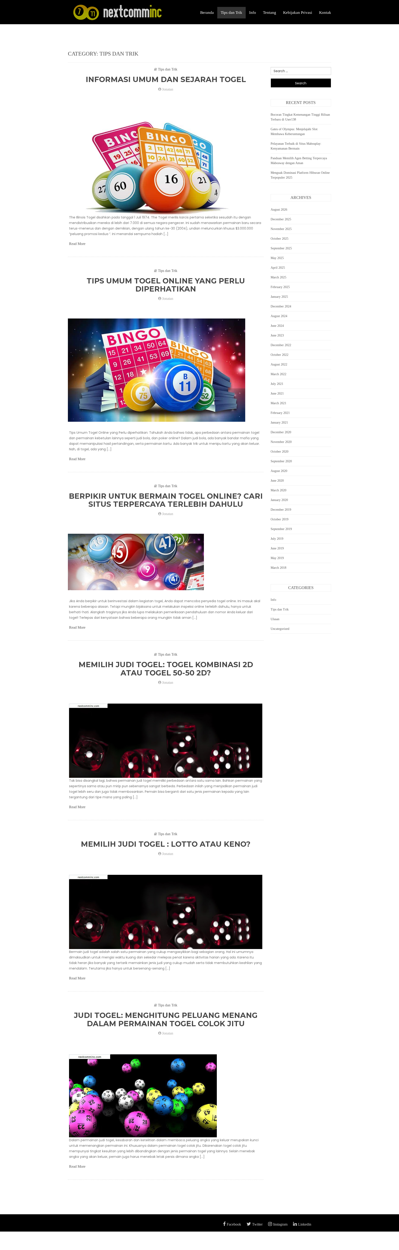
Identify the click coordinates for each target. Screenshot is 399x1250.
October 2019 (279, 519)
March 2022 (278, 374)
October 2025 (279, 238)
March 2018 (278, 567)
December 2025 (281, 219)
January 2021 (279, 422)
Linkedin (304, 1224)
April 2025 (278, 267)
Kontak (325, 12)
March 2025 (278, 277)
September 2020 (281, 461)
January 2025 (279, 296)
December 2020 (281, 432)
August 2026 (279, 209)
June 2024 (277, 325)
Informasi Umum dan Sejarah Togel (166, 79)
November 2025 (281, 229)
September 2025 (281, 248)
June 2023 (277, 335)
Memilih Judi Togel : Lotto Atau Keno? (166, 844)
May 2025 (277, 258)
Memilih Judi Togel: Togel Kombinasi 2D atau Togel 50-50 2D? (166, 668)
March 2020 (278, 490)
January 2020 (279, 500)
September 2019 (281, 529)
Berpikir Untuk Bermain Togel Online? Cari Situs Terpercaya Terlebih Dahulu (166, 500)
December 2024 (281, 306)
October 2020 (279, 451)
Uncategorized (280, 629)
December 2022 (281, 345)
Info (252, 12)
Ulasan (275, 619)
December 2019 (281, 509)
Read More (77, 244)
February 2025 (280, 287)
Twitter (257, 1224)
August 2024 (279, 316)
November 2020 (281, 442)
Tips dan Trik (231, 12)
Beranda (207, 12)
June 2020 (277, 480)
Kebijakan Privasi (297, 12)
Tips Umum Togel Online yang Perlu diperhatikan (166, 284)
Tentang (269, 12)
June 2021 (277, 393)
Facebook (234, 1224)
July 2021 (277, 384)
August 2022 (279, 364)
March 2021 (278, 403)
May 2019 (277, 558)
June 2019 (277, 548)
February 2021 (280, 413)
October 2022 (279, 355)
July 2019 (277, 538)
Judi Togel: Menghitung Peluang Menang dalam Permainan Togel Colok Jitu (165, 1019)
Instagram (280, 1224)
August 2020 (279, 471)
